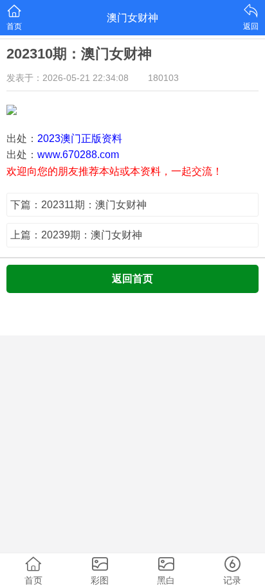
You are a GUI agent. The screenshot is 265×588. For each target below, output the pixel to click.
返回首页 (132, 278)
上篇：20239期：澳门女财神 (76, 234)
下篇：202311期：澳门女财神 (78, 204)
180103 (163, 78)
